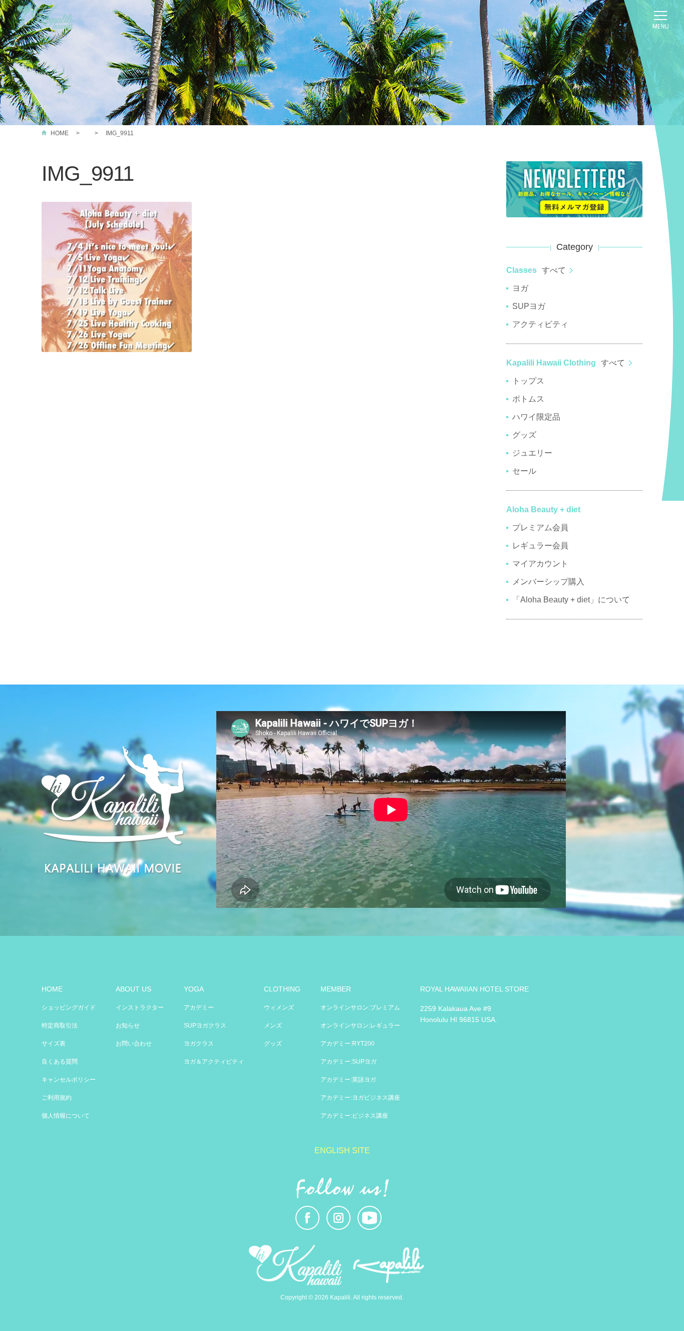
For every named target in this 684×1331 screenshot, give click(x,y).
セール (524, 471)
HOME (60, 133)
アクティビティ (540, 324)
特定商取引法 (60, 1025)
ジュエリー (532, 453)
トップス (528, 381)
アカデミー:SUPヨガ (348, 1061)
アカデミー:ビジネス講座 (354, 1115)
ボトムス (528, 399)
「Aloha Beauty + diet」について (571, 599)
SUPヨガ (528, 306)
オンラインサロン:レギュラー (360, 1025)
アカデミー (199, 1007)
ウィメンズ (279, 1007)
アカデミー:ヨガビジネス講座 (360, 1097)
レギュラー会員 (540, 545)
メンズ (273, 1025)
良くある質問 (60, 1061)
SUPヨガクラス (205, 1025)
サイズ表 (54, 1043)
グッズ (524, 435)
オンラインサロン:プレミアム (360, 1007)
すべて (554, 270)
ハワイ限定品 (536, 417)
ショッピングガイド (69, 1007)
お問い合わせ (134, 1043)
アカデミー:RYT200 (347, 1043)
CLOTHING (282, 989)
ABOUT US (133, 989)
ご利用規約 (57, 1097)
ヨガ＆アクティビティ (214, 1061)
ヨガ (520, 288)
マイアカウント (540, 563)
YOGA (194, 989)
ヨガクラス (199, 1043)
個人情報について (66, 1115)
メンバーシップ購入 (548, 581)
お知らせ (128, 1025)
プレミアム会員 (540, 527)
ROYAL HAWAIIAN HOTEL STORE (474, 989)
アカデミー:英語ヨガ (348, 1079)
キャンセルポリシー (69, 1079)
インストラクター (140, 1007)
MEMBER (335, 989)
